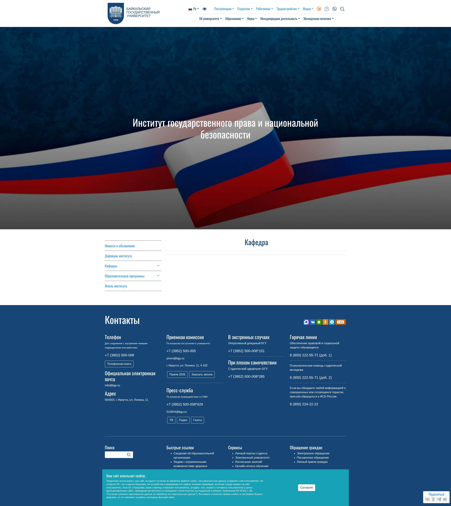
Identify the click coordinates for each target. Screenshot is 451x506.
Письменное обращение (313, 457)
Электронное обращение (313, 453)
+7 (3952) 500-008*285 (246, 376)
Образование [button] (233, 18)
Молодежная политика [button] (317, 18)
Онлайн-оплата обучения (251, 466)
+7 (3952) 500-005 (181, 351)
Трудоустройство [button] (287, 8)
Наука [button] (250, 18)
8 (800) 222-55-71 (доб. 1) (311, 355)
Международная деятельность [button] (278, 18)
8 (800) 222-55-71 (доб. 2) (311, 377)
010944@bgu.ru (176, 411)
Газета (197, 420)
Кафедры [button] (111, 266)
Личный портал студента (251, 453)
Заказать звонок (201, 374)
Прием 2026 (177, 374)
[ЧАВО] (327, 8)
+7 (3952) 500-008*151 (246, 351)
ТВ (171, 420)
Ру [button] (194, 8)
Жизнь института (116, 286)
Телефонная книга (119, 363)
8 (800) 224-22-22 (304, 404)
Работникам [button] (263, 8)
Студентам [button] (243, 8)
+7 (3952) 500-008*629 (184, 404)
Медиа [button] (307, 8)
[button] (342, 8)
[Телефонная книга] (334, 8)
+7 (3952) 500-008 (119, 355)
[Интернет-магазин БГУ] (319, 8)
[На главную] (146, 13)
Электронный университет (252, 457)
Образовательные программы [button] (124, 276)
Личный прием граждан (312, 461)
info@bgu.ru (112, 385)
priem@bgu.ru (175, 358)
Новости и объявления (120, 246)
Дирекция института (118, 256)
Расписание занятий (248, 461)
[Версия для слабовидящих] (204, 8)
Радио (183, 420)
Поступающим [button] (222, 8)
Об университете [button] (209, 18)
